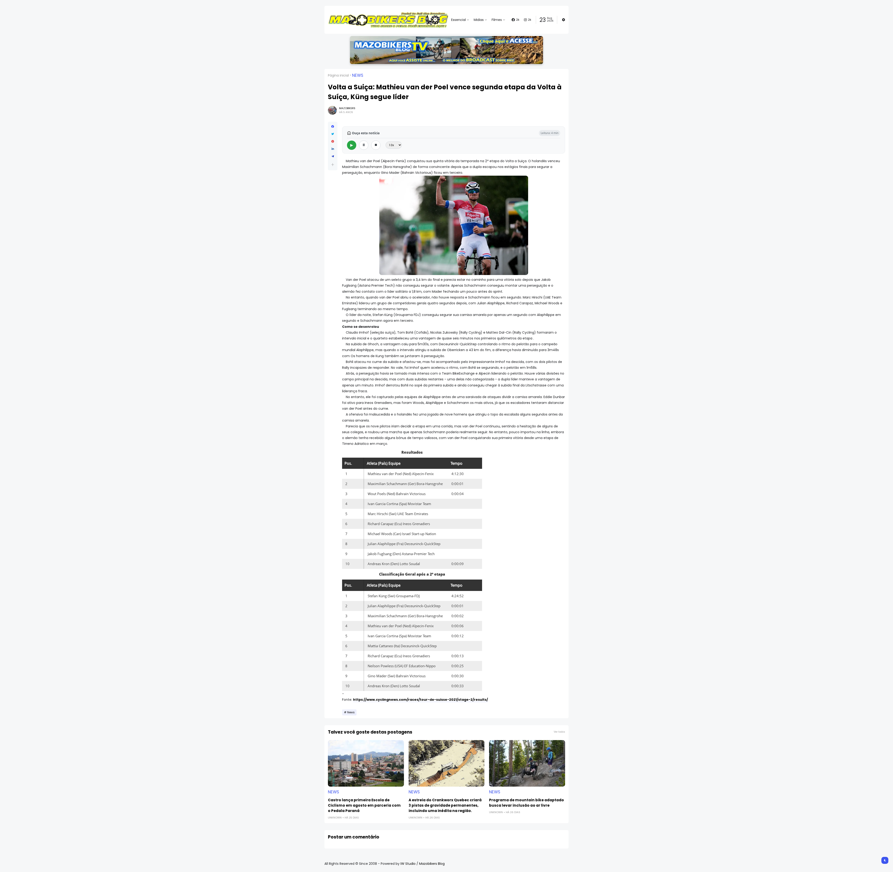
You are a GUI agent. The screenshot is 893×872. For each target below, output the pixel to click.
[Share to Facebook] (332, 126)
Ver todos (559, 732)
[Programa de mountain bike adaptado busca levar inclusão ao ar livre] (527, 763)
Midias (479, 19)
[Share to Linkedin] (332, 149)
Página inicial (338, 75)
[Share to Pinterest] (332, 141)
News (357, 75)
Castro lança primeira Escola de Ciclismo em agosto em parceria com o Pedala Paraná (364, 805)
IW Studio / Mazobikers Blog (422, 863)
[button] (332, 164)
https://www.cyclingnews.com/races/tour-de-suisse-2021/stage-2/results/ (420, 699)
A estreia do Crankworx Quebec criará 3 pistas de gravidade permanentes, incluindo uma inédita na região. (445, 805)
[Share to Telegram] (332, 156)
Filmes (497, 19)
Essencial (458, 19)
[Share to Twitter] (332, 134)
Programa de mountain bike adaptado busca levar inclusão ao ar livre (526, 803)
